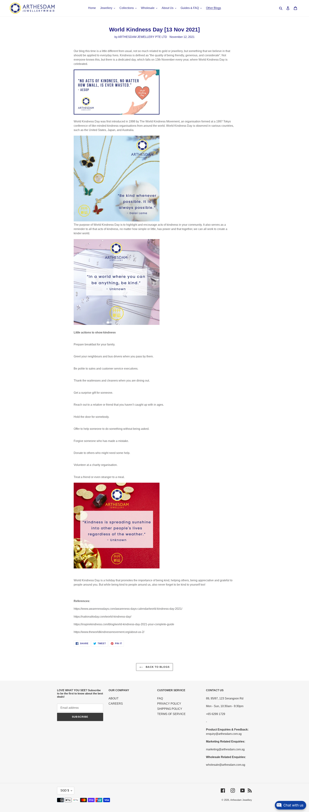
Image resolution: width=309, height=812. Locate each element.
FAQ (160, 698)
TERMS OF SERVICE (171, 714)
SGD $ (64, 790)
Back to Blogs (157, 666)
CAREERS (116, 703)
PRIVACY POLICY (169, 703)
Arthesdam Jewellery (241, 800)
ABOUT (114, 698)
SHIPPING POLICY (169, 708)
